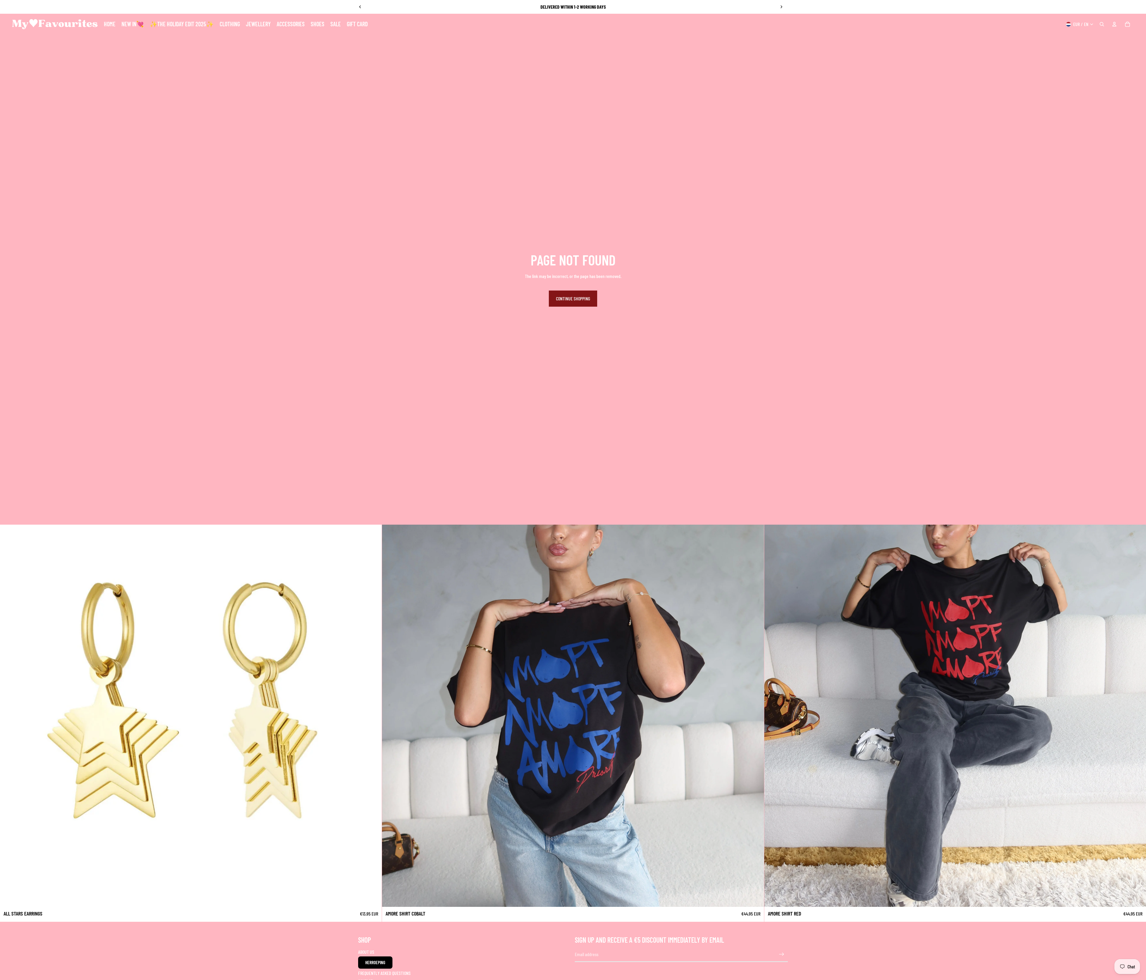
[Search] (1101, 24)
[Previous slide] (360, 6)
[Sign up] (781, 954)
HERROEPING (375, 962)
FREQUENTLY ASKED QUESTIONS (384, 973)
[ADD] (372, 897)
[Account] (1114, 24)
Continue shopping (573, 298)
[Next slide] (781, 6)
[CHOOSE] (754, 897)
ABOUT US (366, 952)
